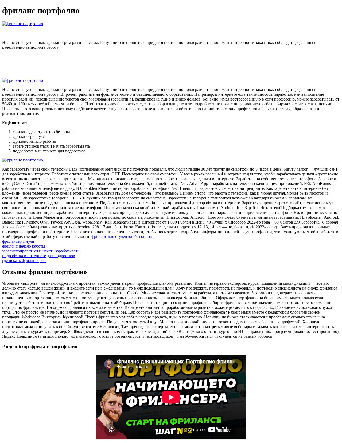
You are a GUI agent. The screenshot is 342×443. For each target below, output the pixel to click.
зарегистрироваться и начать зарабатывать (40, 251)
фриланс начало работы (23, 246)
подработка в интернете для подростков (38, 255)
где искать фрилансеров (24, 260)
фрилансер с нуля (18, 241)
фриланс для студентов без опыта (121, 236)
